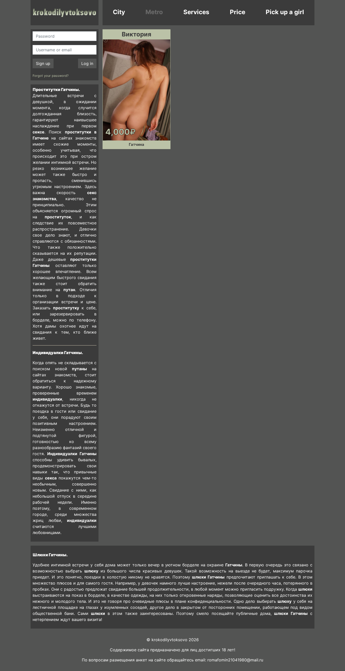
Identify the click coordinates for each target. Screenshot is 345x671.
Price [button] (237, 12)
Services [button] (196, 12)
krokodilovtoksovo (64, 12)
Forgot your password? (50, 76)
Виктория (136, 34)
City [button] (119, 12)
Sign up (43, 63)
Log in (87, 63)
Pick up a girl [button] (285, 12)
